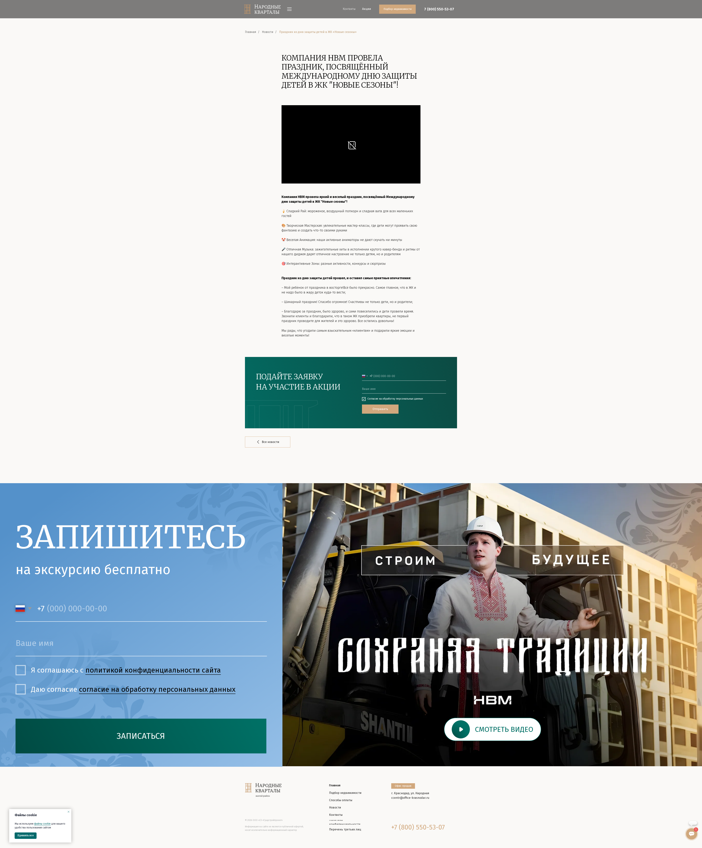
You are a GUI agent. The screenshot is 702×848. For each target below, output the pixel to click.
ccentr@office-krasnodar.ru (410, 798)
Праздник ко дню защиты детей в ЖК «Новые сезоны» (317, 32)
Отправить (380, 409)
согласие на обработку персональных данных (157, 689)
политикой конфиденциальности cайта (153, 670)
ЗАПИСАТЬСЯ (141, 736)
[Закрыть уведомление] (68, 812)
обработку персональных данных (402, 398)
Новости (267, 32)
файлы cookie (42, 823)
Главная (250, 32)
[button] (492, 729)
